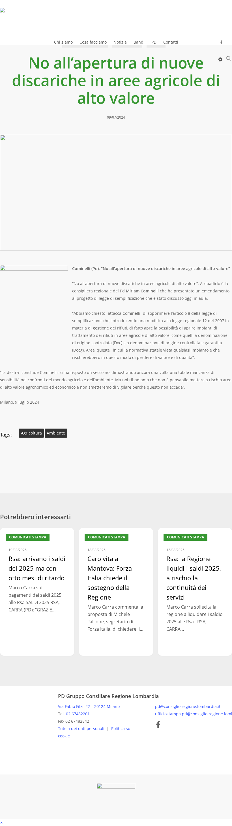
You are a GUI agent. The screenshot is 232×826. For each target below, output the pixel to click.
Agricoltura (31, 433)
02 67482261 (78, 713)
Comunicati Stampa (27, 537)
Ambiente (56, 433)
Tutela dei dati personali (82, 728)
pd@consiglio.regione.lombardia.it (187, 706)
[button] (116, 822)
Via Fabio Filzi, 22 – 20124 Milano (89, 706)
